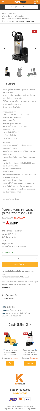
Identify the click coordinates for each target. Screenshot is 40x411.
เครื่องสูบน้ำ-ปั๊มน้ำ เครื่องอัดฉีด (12, 16)
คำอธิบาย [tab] (10, 84)
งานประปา (12, 14)
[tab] (20, 84)
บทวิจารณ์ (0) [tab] (12, 199)
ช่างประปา (10, 313)
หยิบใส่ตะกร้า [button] (10, 363)
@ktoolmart (6, 287)
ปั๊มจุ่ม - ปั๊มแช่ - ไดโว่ (9, 19)
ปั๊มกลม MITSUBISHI (10, 350)
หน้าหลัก (4, 14)
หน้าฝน (17, 313)
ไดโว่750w (6, 316)
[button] (4, 47)
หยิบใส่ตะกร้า (21, 264)
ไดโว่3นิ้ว (27, 313)
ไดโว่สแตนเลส (15, 316)
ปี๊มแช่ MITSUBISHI (23, 19)
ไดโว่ (22, 313)
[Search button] (36, 7)
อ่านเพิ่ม (30, 363)
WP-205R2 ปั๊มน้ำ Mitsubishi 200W (10, 354)
